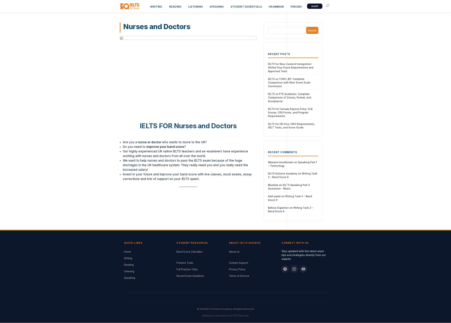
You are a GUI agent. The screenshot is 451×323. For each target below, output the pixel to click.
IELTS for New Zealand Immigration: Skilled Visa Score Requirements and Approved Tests (290, 67)
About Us (234, 251)
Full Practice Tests (187, 269)
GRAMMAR (276, 6)
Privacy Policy (237, 269)
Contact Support (238, 262)
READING (175, 6)
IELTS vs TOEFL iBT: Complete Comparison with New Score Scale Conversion (289, 82)
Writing (128, 258)
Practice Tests (185, 262)
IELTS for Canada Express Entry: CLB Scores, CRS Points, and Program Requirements (290, 112)
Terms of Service (239, 275)
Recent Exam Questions (190, 275)
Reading (129, 264)
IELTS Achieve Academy (282, 173)
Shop (314, 6)
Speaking (129, 277)
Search (312, 30)
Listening (129, 271)
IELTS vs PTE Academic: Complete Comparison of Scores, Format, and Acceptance (289, 97)
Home (127, 251)
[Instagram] (294, 269)
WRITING (156, 6)
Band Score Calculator (190, 251)
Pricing (296, 6)
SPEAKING (217, 6)
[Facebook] (285, 269)
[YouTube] (303, 269)
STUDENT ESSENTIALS (246, 6)
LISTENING (195, 6)
